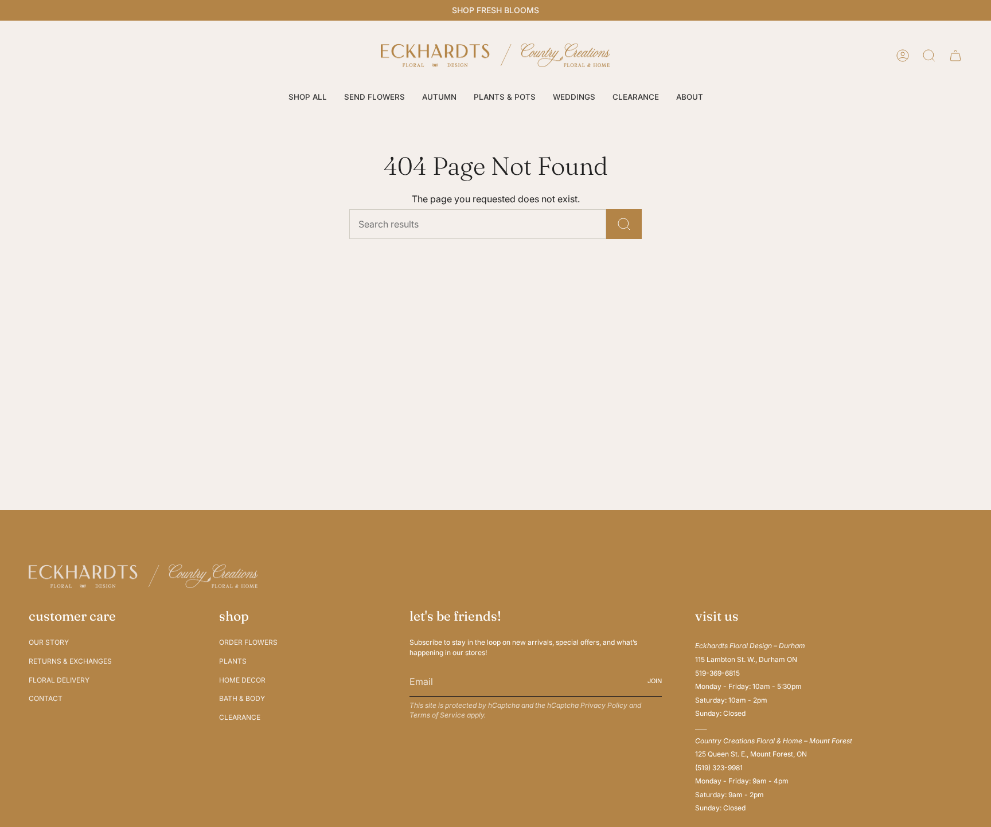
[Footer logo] (143, 576)
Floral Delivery (59, 680)
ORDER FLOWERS (248, 642)
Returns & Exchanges (70, 661)
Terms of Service (437, 715)
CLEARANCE (239, 717)
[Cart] (955, 55)
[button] (307, 97)
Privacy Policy (603, 705)
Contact (46, 698)
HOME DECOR (242, 680)
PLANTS (233, 661)
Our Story (49, 642)
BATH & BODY (242, 698)
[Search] (624, 224)
